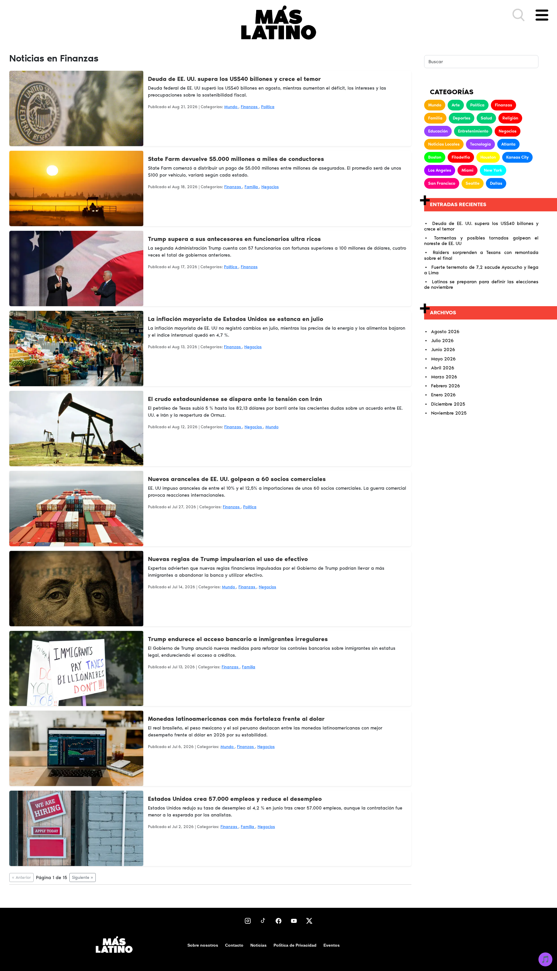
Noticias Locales (444, 144)
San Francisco (441, 183)
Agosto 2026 (445, 331)
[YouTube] (293, 920)
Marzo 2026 (444, 377)
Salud (486, 118)
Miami (467, 170)
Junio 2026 (443, 349)
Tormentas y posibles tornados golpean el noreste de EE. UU (481, 240)
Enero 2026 (443, 395)
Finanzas (250, 106)
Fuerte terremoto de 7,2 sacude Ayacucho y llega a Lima (481, 269)
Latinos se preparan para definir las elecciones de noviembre (481, 284)
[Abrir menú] (542, 15)
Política (267, 106)
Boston (434, 157)
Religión (510, 118)
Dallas (496, 183)
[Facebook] (278, 920)
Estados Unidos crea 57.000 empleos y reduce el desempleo (235, 798)
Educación (438, 131)
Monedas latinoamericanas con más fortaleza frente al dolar (236, 718)
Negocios (270, 186)
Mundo (231, 106)
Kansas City (517, 157)
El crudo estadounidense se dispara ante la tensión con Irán (235, 398)
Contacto (234, 945)
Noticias (258, 945)
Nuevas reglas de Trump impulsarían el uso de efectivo (228, 559)
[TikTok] (263, 920)
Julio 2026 (442, 340)
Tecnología (480, 144)
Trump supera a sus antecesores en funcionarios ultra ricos (234, 238)
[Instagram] (247, 920)
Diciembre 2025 (448, 404)
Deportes (461, 118)
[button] (518, 15)
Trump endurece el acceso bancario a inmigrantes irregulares (238, 639)
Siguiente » (82, 877)
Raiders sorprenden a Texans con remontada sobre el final (481, 255)
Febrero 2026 (445, 386)
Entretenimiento (473, 131)
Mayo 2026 (443, 359)
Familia (252, 186)
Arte (456, 105)
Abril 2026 (442, 368)
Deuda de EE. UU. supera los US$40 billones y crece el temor (234, 78)
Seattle (473, 183)
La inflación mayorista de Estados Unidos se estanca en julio (235, 318)
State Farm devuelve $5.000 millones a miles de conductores (236, 158)
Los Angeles (439, 170)
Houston (488, 157)
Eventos (331, 945)
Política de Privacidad (295, 945)
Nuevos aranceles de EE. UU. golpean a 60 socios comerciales (237, 478)
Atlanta (508, 144)
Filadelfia (461, 157)
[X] (309, 920)
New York (493, 170)
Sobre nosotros (202, 945)
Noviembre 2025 (448, 413)
